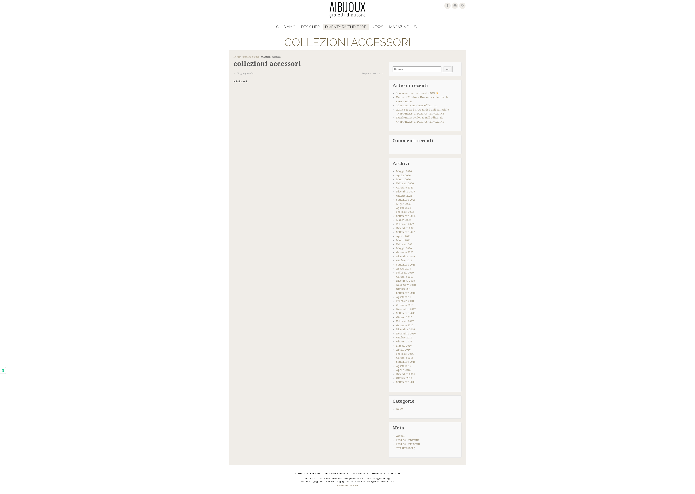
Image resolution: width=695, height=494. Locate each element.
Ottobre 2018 (404, 288)
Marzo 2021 (403, 240)
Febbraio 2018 (405, 301)
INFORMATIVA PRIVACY (336, 473)
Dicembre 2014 (405, 374)
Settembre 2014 (406, 382)
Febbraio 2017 (405, 321)
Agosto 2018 (403, 297)
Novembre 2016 (406, 333)
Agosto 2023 (403, 207)
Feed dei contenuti (408, 439)
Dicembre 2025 (405, 191)
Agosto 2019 (403, 268)
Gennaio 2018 (404, 305)
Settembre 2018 (406, 292)
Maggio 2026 (404, 171)
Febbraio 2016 (405, 353)
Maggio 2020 (404, 248)
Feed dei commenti (408, 443)
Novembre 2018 (406, 284)
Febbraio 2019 (405, 272)
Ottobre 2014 (404, 378)
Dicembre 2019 (405, 256)
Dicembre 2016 (405, 329)
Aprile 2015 (403, 369)
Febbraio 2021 (405, 244)
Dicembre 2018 (405, 280)
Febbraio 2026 (405, 183)
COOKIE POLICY (359, 473)
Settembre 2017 (406, 313)
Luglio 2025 (403, 203)
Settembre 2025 (406, 199)
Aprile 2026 (403, 175)
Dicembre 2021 (405, 228)
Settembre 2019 (406, 264)
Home (236, 57)
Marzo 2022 (403, 220)
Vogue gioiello (245, 73)
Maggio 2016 (404, 345)
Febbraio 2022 (405, 224)
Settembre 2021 (406, 232)
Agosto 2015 (403, 365)
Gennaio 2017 (404, 325)
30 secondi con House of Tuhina (416, 105)
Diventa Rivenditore (345, 27)
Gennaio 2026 (404, 187)
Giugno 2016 (404, 341)
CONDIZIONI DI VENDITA (308, 473)
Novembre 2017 (406, 309)
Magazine (399, 27)
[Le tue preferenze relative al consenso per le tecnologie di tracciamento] (3, 370)
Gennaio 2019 (404, 276)
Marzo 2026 (403, 179)
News (377, 27)
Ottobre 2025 (404, 195)
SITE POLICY (378, 473)
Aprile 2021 (403, 236)
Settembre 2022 (406, 216)
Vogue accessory (371, 73)
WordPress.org (405, 447)
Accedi (400, 435)
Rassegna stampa (250, 57)
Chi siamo (286, 27)
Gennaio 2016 (404, 357)
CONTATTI (394, 473)
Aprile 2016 (403, 349)
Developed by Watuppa (347, 485)
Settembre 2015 (406, 361)
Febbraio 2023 (405, 211)
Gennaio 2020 (404, 252)
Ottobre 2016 (404, 337)
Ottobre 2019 (404, 260)
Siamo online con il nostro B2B (416, 93)
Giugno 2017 (404, 317)
